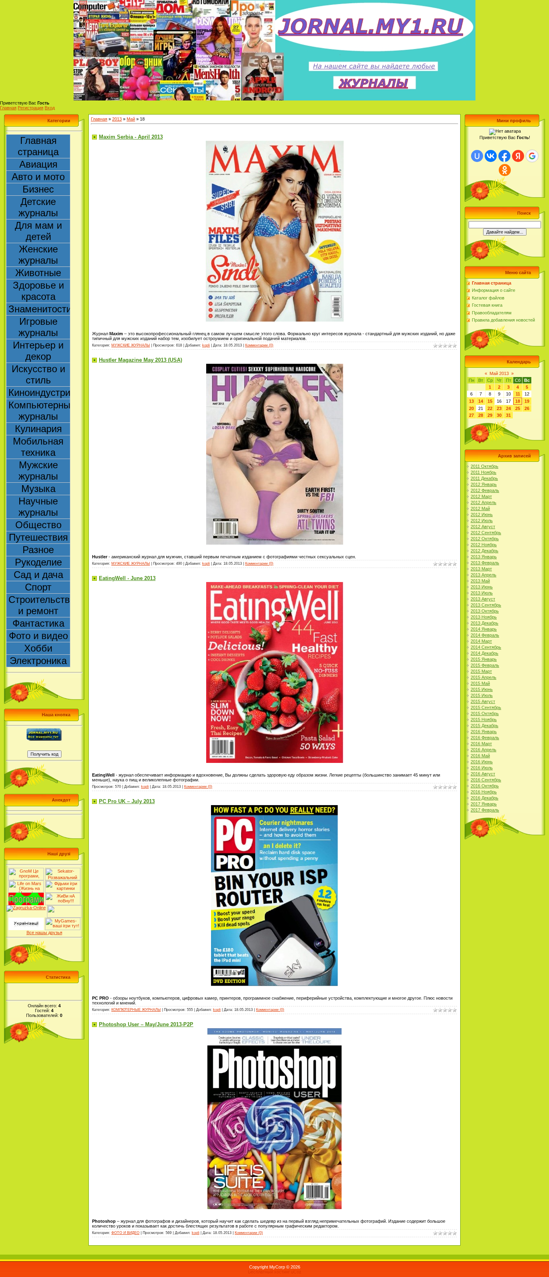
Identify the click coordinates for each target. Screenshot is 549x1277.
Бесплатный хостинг (269, 1271)
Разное (38, 549)
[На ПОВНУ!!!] (62, 895)
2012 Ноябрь (484, 544)
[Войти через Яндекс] (518, 156)
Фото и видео (38, 635)
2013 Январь (484, 556)
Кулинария (38, 428)
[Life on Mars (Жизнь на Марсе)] (26, 882)
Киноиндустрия (39, 392)
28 (480, 415)
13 (471, 401)
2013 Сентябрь (486, 605)
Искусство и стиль (38, 374)
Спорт (38, 587)
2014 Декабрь (484, 653)
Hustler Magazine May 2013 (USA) (140, 360)
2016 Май (480, 755)
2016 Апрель (483, 749)
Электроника (38, 660)
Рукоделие (38, 562)
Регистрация (30, 107)
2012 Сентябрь (486, 532)
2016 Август (483, 773)
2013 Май (480, 580)
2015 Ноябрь (484, 719)
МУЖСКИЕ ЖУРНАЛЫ (130, 345)
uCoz (296, 1271)
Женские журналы (38, 255)
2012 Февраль (485, 490)
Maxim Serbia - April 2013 (131, 137)
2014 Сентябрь (486, 647)
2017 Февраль (485, 810)
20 (471, 408)
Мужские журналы (38, 470)
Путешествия (38, 537)
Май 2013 (499, 373)
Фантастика (38, 623)
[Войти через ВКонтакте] (491, 156)
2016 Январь (484, 731)
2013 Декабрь (484, 623)
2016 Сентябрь (486, 779)
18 (517, 401)
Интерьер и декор (38, 351)
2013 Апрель (483, 574)
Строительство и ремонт (39, 605)
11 (518, 394)
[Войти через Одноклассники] (505, 170)
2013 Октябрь (485, 611)
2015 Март (481, 671)
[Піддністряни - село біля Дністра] (64, 907)
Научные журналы (38, 507)
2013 (117, 119)
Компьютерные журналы (39, 411)
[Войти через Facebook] (504, 156)
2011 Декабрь (484, 478)
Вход (50, 107)
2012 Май (480, 508)
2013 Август (483, 598)
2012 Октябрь (485, 538)
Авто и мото (38, 176)
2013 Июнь (482, 586)
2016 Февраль (485, 737)
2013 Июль (482, 592)
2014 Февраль (485, 635)
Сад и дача (38, 574)
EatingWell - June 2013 (127, 578)
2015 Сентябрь (486, 707)
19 (526, 401)
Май (131, 119)
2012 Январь (484, 484)
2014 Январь (484, 629)
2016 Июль (482, 767)
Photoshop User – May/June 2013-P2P (146, 1024)
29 (490, 415)
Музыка (38, 488)
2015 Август (483, 701)
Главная (8, 107)
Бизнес (38, 189)
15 (490, 401)
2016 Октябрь (485, 785)
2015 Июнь (482, 689)
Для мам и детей (38, 231)
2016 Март (481, 743)
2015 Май (480, 683)
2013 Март (481, 568)
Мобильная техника (38, 447)
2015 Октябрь (485, 713)
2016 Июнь (482, 761)
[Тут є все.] (62, 882)
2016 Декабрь (484, 797)
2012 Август (483, 526)
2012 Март (481, 496)
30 (499, 415)
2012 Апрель (483, 502)
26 (526, 408)
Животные (38, 272)
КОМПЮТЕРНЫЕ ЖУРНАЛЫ (136, 1010)
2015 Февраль (485, 665)
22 (490, 408)
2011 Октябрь (484, 466)
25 (517, 408)
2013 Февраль (485, 562)
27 (471, 415)
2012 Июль (482, 520)
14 (480, 401)
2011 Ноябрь (483, 472)
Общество (38, 524)
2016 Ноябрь (484, 791)
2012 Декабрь (484, 550)
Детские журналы (38, 207)
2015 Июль (482, 695)
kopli (206, 345)
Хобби (38, 648)
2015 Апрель (483, 677)
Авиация (38, 164)
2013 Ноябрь (484, 617)
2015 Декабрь (484, 725)
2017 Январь (484, 803)
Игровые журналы (38, 327)
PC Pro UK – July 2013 (127, 801)
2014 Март (481, 641)
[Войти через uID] (477, 156)
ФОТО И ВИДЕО (125, 1233)
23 (499, 408)
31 (508, 415)
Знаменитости (39, 308)
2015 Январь (484, 659)
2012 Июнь (482, 514)
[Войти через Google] (532, 156)
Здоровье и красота (38, 291)
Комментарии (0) (259, 345)
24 (508, 408)
